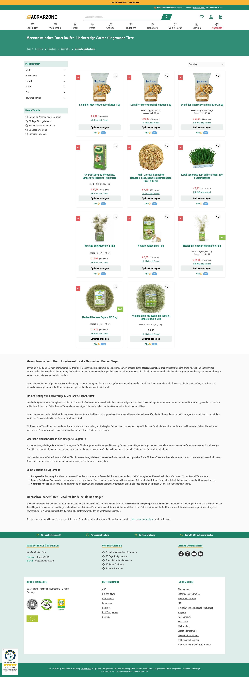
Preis (28, 92)
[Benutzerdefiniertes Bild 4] (32, 619)
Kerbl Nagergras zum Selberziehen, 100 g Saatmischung (202, 176)
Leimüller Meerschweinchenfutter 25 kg (202, 104)
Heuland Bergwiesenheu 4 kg (99, 245)
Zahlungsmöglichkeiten (188, 640)
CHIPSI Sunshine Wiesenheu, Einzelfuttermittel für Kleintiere (99, 176)
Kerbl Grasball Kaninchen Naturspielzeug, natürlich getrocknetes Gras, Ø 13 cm (150, 178)
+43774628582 (199, 7)
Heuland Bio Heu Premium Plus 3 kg (202, 245)
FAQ (180, 603)
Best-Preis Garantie (187, 598)
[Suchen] (166, 17)
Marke (29, 69)
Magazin (182, 612)
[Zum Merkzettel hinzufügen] (115, 76)
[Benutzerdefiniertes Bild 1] (46, 604)
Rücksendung (184, 626)
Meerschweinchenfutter (143, 519)
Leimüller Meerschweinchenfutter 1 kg (99, 104)
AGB (104, 589)
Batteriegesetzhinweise (189, 594)
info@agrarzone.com (44, 560)
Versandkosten (86, 669)
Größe (28, 86)
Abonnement (184, 589)
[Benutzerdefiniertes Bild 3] (61, 604)
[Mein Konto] (211, 17)
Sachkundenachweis (187, 630)
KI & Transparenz (110, 612)
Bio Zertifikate (108, 594)
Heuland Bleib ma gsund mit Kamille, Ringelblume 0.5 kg (151, 317)
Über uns (106, 617)
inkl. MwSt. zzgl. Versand (99, 120)
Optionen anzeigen (100, 127)
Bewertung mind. (34, 97)
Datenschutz (108, 598)
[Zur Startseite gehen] (42, 16)
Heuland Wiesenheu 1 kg (151, 245)
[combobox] (123, 17)
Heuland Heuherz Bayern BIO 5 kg (99, 317)
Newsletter (183, 621)
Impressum (107, 603)
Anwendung (31, 75)
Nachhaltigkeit (184, 617)
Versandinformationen (188, 635)
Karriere (106, 607)
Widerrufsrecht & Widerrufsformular (194, 644)
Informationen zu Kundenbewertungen (195, 607)
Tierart (29, 81)
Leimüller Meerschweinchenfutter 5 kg (150, 104)
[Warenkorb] (219, 17)
